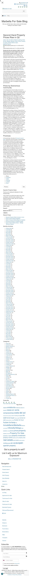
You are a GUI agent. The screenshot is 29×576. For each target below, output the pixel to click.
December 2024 (9, 256)
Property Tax (9, 384)
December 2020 (9, 324)
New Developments (10, 374)
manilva (8, 368)
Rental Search (5, 472)
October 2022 (9, 293)
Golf (7, 360)
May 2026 (8, 232)
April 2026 (8, 234)
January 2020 (9, 339)
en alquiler (20, 415)
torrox (7, 397)
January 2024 (9, 272)
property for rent (6, 433)
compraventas (8, 413)
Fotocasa (21, 69)
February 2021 (9, 321)
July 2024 (8, 263)
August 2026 (9, 228)
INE (16, 422)
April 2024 (8, 267)
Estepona (8, 357)
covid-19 (8, 356)
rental (17, 440)
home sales (17, 418)
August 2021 (9, 312)
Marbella (13, 41)
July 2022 (8, 297)
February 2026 (9, 236)
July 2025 (8, 246)
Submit (4, 568)
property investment (18, 435)
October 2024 (9, 259)
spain (20, 442)
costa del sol (19, 412)
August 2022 (9, 295)
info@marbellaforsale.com (21, 4)
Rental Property (9, 387)
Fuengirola (4, 537)
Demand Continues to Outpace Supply (14, 221)
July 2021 (8, 314)
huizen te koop (9, 422)
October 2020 (9, 326)
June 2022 (8, 298)
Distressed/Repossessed (7, 510)
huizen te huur (19, 420)
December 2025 (9, 239)
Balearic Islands (9, 346)
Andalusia (18, 407)
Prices (19, 41)
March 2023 (8, 286)
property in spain (7, 435)
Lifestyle (8, 364)
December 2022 (9, 290)
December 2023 (9, 273)
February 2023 (9, 287)
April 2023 (8, 284)
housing (12, 420)
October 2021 (9, 310)
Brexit (7, 349)
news (8, 430)
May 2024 (8, 266)
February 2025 (9, 253)
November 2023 (9, 274)
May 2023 (8, 283)
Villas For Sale (5, 501)
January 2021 (9, 322)
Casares (4, 540)
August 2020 (9, 329)
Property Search (6, 469)
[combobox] (4, 560)
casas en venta (13, 410)
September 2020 (10, 328)
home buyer (10, 418)
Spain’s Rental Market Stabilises (13, 218)
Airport (7, 343)
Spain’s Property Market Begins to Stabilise (15, 220)
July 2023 (8, 280)
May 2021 (8, 317)
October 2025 (9, 242)
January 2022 (9, 305)
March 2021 (8, 319)
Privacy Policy (15, 574)
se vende (14, 443)
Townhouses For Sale (7, 498)
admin (4, 40)
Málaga (8, 41)
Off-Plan (8, 377)
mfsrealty (11, 427)
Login (26, 5)
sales (9, 443)
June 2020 (8, 332)
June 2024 (8, 265)
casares (8, 352)
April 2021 (8, 318)
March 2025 (8, 252)
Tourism (8, 398)
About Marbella (5, 478)
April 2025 (8, 251)
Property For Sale (10, 381)
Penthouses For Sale (7, 504)
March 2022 (8, 302)
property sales (22, 437)
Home (4, 15)
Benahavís (8, 347)
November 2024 (9, 258)
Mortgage (8, 373)
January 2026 (9, 238)
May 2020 (8, 333)
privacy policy (16, 563)
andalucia (11, 407)
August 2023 (9, 279)
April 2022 (8, 301)
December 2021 (9, 307)
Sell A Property (5, 475)
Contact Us (4, 484)
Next (24, 186)
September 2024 (10, 260)
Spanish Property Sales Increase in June (15, 217)
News (16, 41)
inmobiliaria (8, 425)
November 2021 (9, 308)
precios (12, 431)
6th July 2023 (10, 40)
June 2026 (8, 231)
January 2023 (9, 288)
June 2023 (8, 281)
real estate (8, 439)
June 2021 (8, 315)
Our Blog (4, 492)
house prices (8, 420)
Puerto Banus (9, 385)
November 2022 (9, 291)
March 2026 (8, 235)
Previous (6, 186)
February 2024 (9, 270)
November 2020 (9, 325)
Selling (7, 391)
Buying (20, 40)
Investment (8, 363)
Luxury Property (9, 366)
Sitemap (19, 574)
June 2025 (8, 248)
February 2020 (9, 338)
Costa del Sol (9, 354)
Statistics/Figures (7, 44)
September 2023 (10, 277)
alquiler (5, 407)
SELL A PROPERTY (14, 459)
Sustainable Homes (10, 395)
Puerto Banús (5, 528)
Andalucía (16, 40)
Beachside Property (6, 507)
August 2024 (9, 262)
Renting (8, 388)
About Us (4, 481)
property (22, 430)
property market (7, 437)
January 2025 (9, 255)
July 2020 (8, 331)
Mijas (7, 371)
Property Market (11, 42)
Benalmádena (5, 531)
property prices (15, 437)
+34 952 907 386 (24, 2)
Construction (9, 353)
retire (7, 389)
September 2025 (10, 243)
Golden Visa (8, 359)
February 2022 (9, 304)
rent (14, 440)
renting (5, 443)
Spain (16, 42)
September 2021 (10, 311)
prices (16, 430)
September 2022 (10, 294)
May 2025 (8, 249)
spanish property (9, 445)
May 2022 (8, 300)
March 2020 (8, 336)
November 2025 (9, 241)
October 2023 (9, 276)
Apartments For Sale (7, 495)
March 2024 (8, 269)
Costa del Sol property (7, 415)
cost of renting (14, 415)
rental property (21, 440)
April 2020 (8, 335)
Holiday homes (9, 361)
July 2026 (8, 229)
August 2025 (9, 245)
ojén (7, 378)
